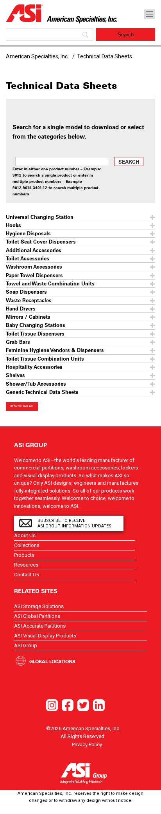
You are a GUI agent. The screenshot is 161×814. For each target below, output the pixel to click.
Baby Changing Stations (35, 324)
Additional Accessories (33, 250)
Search (128, 161)
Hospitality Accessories (34, 366)
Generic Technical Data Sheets (42, 391)
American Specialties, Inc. (37, 56)
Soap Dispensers (26, 291)
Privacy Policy (87, 744)
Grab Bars (18, 341)
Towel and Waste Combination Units (50, 283)
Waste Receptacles (29, 300)
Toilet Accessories (27, 258)
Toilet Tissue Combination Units (45, 358)
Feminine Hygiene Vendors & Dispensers (55, 350)
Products (24, 555)
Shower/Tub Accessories (36, 383)
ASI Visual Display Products (45, 636)
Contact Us (26, 575)
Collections (26, 545)
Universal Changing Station (39, 216)
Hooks (13, 225)
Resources (26, 565)
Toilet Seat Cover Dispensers (41, 241)
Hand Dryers (21, 308)
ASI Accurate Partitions (40, 626)
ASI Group (25, 645)
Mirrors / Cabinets (28, 316)
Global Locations (52, 661)
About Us (25, 535)
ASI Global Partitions (37, 616)
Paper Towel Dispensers (34, 275)
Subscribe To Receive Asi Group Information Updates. (75, 523)
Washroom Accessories (34, 266)
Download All (22, 406)
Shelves (15, 375)
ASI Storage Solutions (39, 606)
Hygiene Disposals (28, 233)
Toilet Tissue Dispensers (35, 333)
